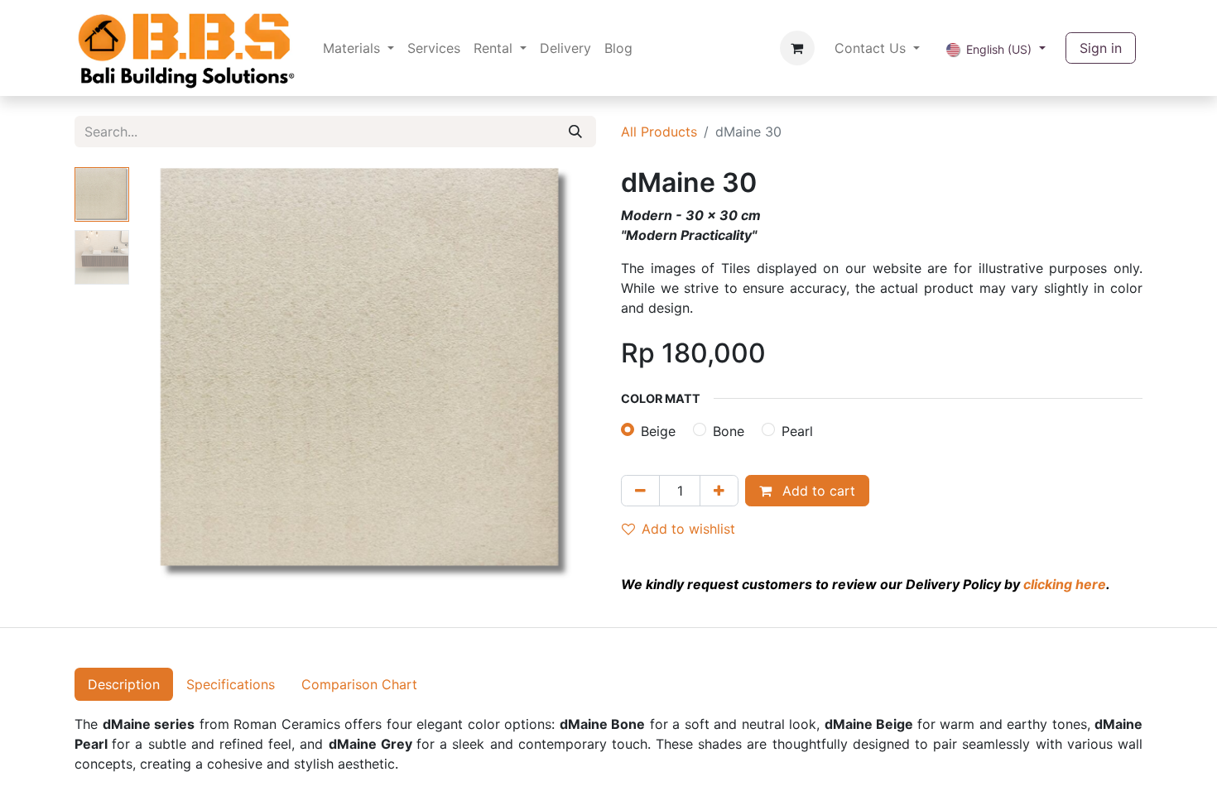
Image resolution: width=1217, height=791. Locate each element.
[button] (170, 374)
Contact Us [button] (872, 48)
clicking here (1064, 584)
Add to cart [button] (816, 490)
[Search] (575, 131)
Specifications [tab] (230, 684)
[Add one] (719, 490)
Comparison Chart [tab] (359, 684)
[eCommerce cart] (797, 48)
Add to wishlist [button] (688, 528)
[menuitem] (358, 48)
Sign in (1101, 48)
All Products (659, 131)
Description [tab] (124, 684)
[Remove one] (640, 490)
